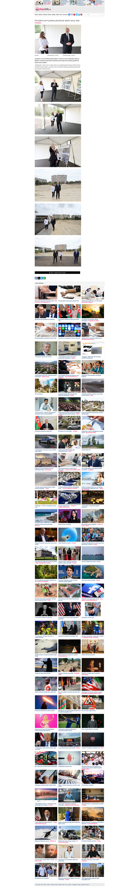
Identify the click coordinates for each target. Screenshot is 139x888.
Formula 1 (65, 14)
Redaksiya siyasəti (85, 884)
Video (42, 884)
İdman (57, 14)
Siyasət (40, 14)
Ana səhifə (38, 884)
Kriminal (45, 14)
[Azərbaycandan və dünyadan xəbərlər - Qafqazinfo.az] (43, 9)
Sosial (36, 55)
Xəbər (36, 14)
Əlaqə (79, 884)
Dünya (49, 14)
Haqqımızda (74, 884)
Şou (61, 14)
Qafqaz (54, 14)
